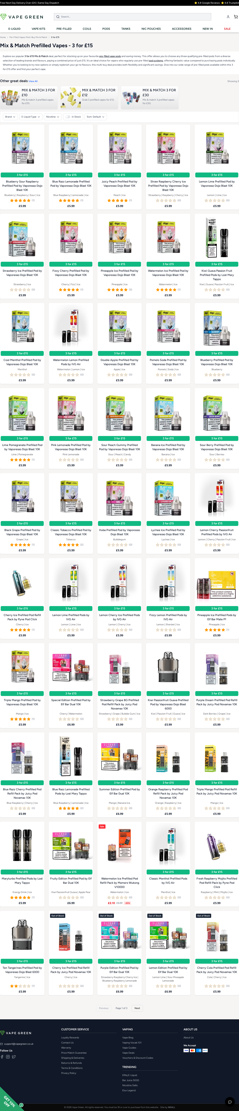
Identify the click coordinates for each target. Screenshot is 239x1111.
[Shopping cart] (236, 17)
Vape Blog (127, 1037)
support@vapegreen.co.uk (18, 1043)
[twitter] (14, 1057)
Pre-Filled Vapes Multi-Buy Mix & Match (28, 37)
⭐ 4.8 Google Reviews (207, 2)
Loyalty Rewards (70, 1037)
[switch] (73, 117)
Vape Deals (128, 1052)
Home (3, 37)
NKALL (171, 1107)
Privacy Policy (68, 1073)
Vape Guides (129, 1047)
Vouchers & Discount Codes (137, 1057)
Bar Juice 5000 (130, 1080)
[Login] (228, 17)
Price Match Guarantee (74, 1052)
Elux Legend (129, 1090)
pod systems (156, 60)
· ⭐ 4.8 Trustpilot (229, 2)
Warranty (66, 1047)
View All (33, 81)
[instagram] (8, 1057)
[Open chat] (230, 1102)
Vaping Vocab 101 (132, 1042)
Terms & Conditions (72, 1068)
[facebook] (2, 1057)
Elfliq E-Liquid (129, 1075)
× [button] (21, 1105)
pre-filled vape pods (110, 56)
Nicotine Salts (130, 1085)
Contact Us (67, 1042)
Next (137, 1008)
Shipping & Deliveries (72, 1057)
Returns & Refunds (71, 1062)
